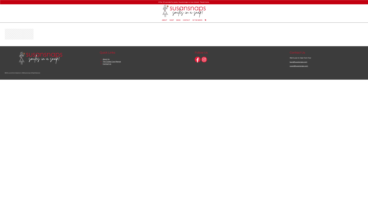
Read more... (205, 2)
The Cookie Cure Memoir (112, 62)
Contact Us (107, 64)
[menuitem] (164, 20)
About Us (106, 59)
